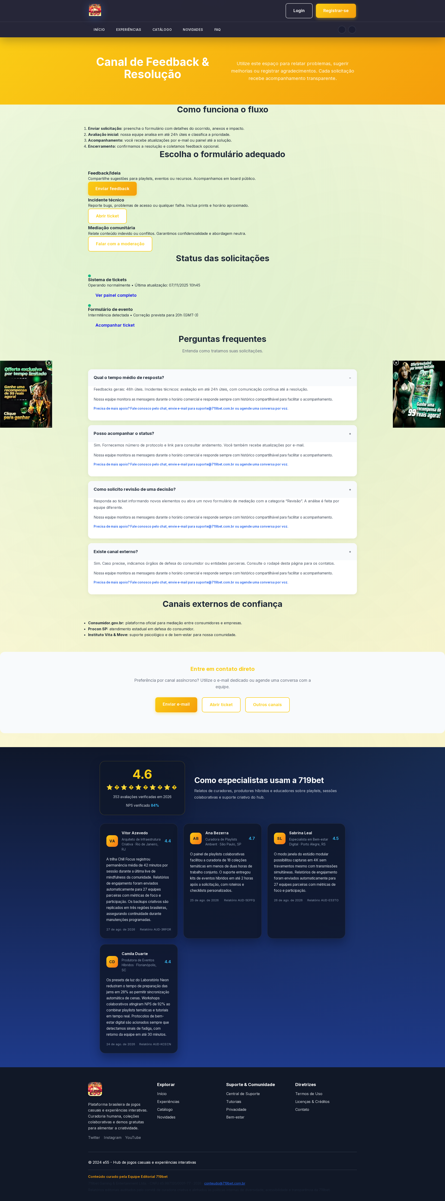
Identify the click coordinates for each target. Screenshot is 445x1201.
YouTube (133, 1137)
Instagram (112, 1137)
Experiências (168, 1101)
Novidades (166, 1117)
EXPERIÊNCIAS (128, 30)
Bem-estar (235, 1117)
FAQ (217, 30)
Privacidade (236, 1109)
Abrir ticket (107, 215)
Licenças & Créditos (312, 1101)
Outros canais (267, 704)
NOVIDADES (193, 30)
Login (299, 10)
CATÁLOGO (162, 30)
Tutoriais (233, 1101)
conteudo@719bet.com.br (224, 1183)
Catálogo (165, 1109)
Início (162, 1093)
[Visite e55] (95, 1090)
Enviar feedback (112, 188)
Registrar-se (336, 10)
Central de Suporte (243, 1093)
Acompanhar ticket (115, 325)
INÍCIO (99, 30)
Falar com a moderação (120, 243)
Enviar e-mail (176, 704)
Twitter (94, 1137)
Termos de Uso (308, 1093)
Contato (302, 1109)
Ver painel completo (116, 295)
